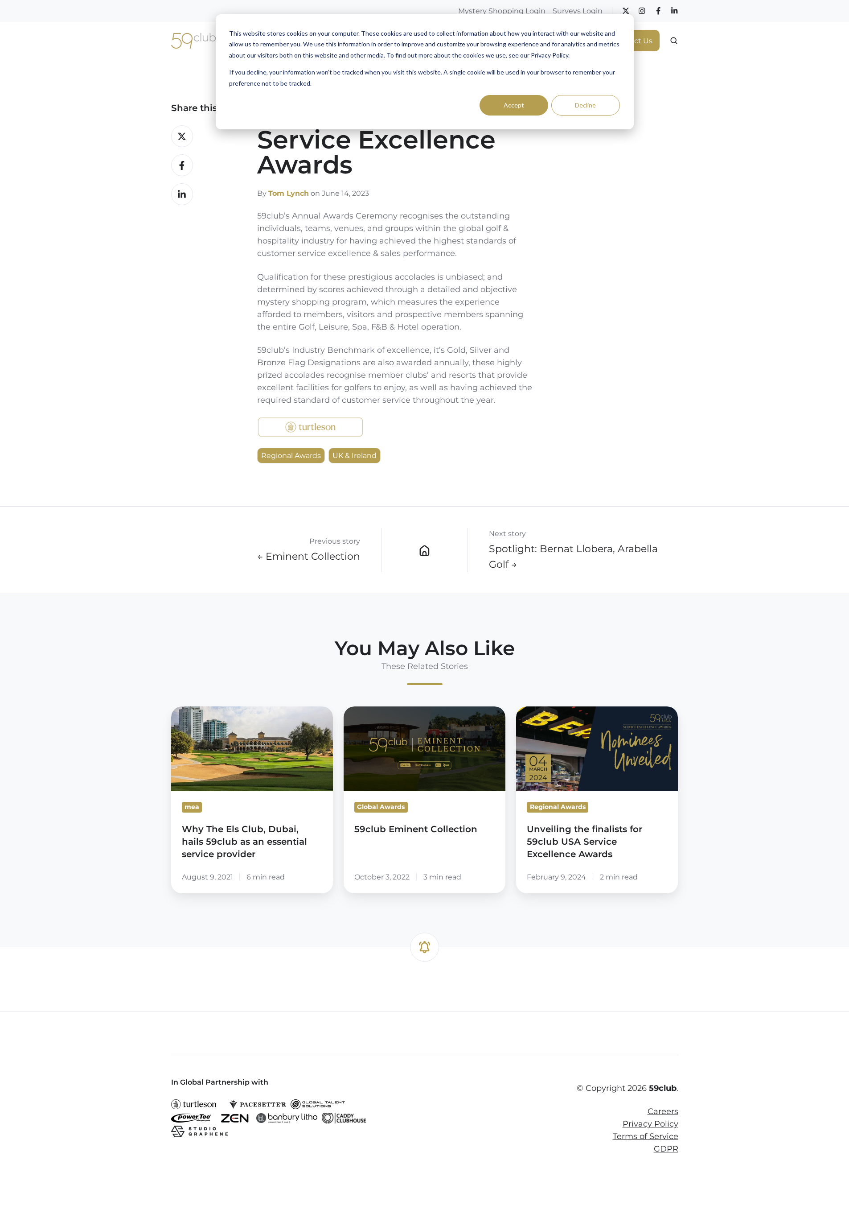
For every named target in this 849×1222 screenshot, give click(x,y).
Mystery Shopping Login (501, 10)
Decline (585, 105)
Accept (514, 105)
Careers (663, 1111)
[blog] (425, 549)
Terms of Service (645, 1136)
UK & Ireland (354, 455)
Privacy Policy (650, 1124)
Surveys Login (578, 10)
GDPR (666, 1149)
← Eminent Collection (308, 556)
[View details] (625, 10)
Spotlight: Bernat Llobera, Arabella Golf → (573, 556)
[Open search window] (673, 40)
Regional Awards (291, 455)
